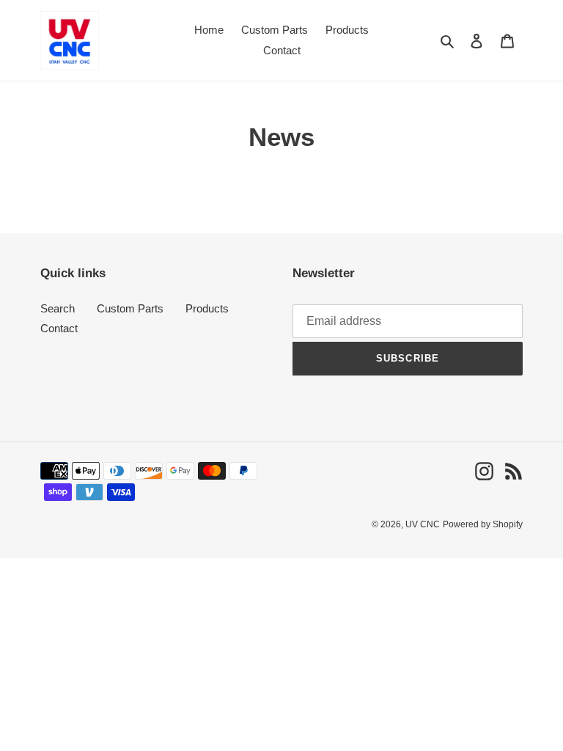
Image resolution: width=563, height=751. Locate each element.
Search (57, 308)
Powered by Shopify (483, 524)
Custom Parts (130, 308)
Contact (59, 328)
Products (207, 308)
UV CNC (422, 524)
